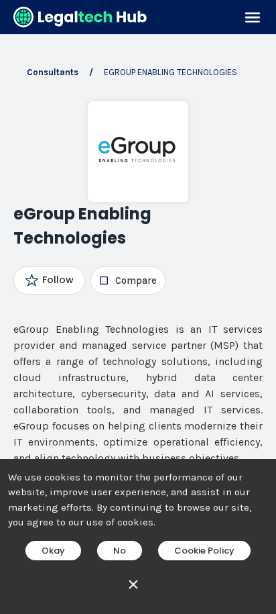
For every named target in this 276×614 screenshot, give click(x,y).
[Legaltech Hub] (80, 17)
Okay (53, 550)
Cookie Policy (204, 550)
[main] (138, 307)
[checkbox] (127, 280)
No (119, 550)
